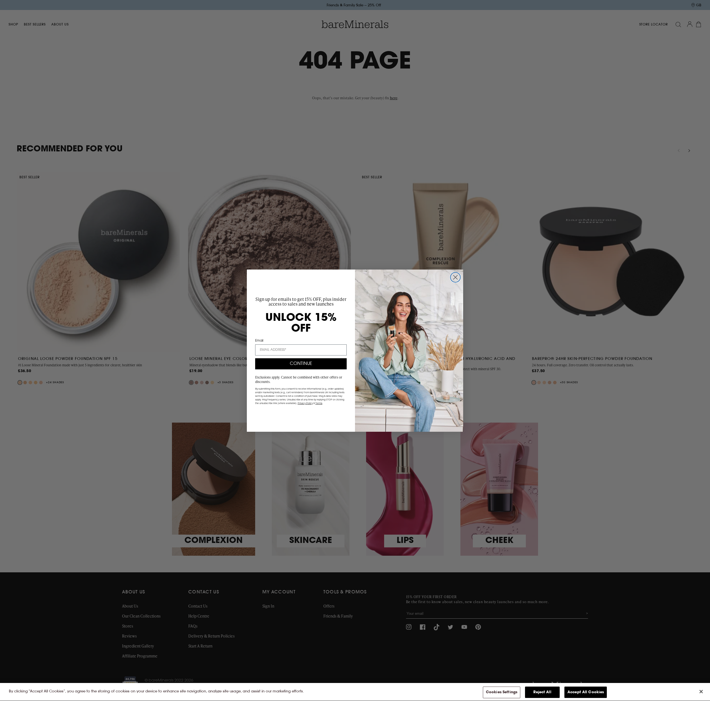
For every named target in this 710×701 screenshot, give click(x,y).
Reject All (542, 692)
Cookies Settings (501, 692)
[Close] (701, 691)
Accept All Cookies (585, 692)
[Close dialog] (455, 277)
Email (259, 340)
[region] (355, 692)
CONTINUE (301, 364)
